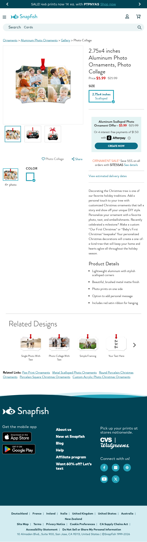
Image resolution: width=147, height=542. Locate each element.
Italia (64, 513)
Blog (60, 443)
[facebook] (106, 465)
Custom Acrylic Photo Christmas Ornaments (101, 377)
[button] (5, 16)
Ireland (51, 513)
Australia (127, 513)
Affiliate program (71, 457)
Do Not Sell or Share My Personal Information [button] (91, 529)
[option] (13, 136)
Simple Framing (88, 356)
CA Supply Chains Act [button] (114, 524)
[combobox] (73, 27)
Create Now (116, 146)
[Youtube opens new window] (106, 477)
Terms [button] (37, 524)
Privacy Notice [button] (55, 524)
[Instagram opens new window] (117, 465)
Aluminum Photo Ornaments (39, 40)
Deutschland (19, 513)
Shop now (108, 4)
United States (107, 513)
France (37, 513)
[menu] (76, 159)
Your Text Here (116, 356)
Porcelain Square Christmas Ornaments (45, 377)
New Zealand (73, 519)
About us (63, 429)
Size (92, 86)
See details (131, 164)
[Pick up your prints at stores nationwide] (106, 439)
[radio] (30, 176)
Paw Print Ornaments (36, 372)
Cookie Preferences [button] (82, 524)
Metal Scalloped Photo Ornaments (74, 372)
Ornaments (10, 40)
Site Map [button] (23, 524)
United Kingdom (83, 513)
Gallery (65, 40)
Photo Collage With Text (59, 358)
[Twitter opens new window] (117, 477)
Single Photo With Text (30, 358)
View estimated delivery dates (108, 176)
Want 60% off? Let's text (74, 466)
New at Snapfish (70, 436)
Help (60, 450)
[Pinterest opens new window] (129, 465)
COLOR (31, 169)
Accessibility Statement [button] (42, 529)
